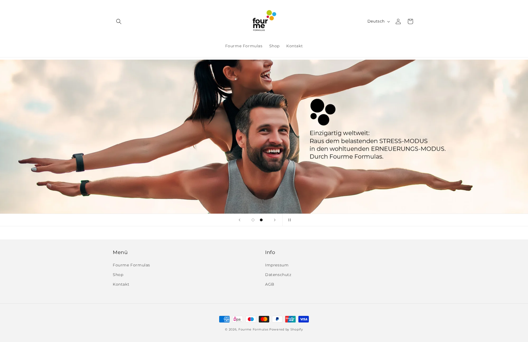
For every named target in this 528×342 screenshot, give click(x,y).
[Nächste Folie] (275, 220)
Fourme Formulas (131, 265)
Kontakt (121, 284)
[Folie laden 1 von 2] (253, 220)
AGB (269, 284)
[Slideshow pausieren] (288, 220)
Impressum (276, 265)
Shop (118, 274)
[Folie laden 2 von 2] (261, 220)
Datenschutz (278, 274)
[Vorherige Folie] (239, 220)
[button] (119, 21)
